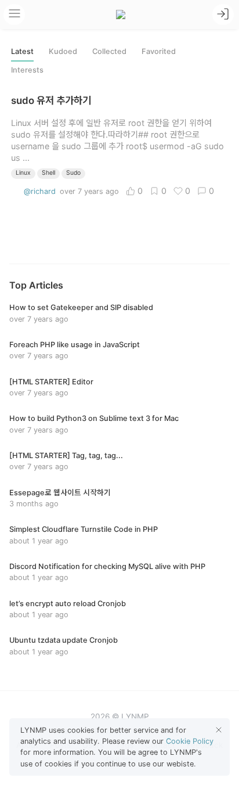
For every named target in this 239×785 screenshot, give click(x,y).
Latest (22, 51)
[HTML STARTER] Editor (51, 381)
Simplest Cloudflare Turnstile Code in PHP (83, 529)
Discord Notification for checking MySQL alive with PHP (107, 566)
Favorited (159, 51)
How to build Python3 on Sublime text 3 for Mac (94, 418)
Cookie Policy (189, 741)
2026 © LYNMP (119, 716)
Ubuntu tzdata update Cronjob (63, 640)
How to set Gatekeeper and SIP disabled (81, 307)
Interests (27, 70)
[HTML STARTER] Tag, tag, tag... (66, 455)
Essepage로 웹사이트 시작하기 (60, 492)
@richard (40, 191)
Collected (109, 51)
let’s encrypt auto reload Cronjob (67, 603)
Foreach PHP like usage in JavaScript (74, 344)
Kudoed (63, 51)
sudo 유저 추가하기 (51, 100)
